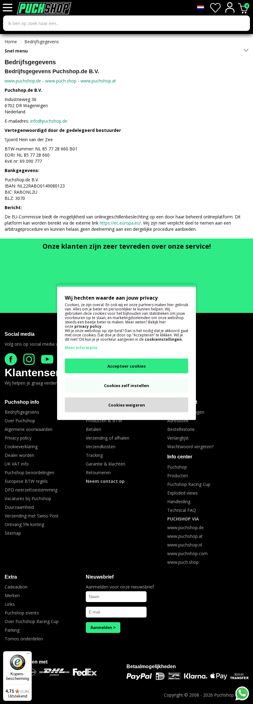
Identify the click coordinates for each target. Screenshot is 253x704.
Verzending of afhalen (107, 438)
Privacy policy (18, 438)
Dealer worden (19, 455)
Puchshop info (22, 402)
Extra (11, 577)
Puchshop (177, 467)
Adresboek (178, 421)
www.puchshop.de (23, 81)
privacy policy (88, 326)
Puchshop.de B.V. (231, 695)
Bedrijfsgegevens (41, 41)
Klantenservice (43, 372)
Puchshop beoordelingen (29, 472)
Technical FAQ (181, 510)
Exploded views (182, 493)
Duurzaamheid (19, 507)
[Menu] (28, 655)
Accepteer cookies (126, 366)
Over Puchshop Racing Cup (32, 621)
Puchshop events (22, 613)
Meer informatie (81, 347)
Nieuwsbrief (100, 577)
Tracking (94, 455)
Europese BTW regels (26, 481)
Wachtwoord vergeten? (190, 446)
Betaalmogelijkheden (151, 666)
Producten (177, 475)
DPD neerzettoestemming (31, 490)
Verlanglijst (178, 438)
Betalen (93, 429)
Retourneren (98, 472)
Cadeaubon (16, 587)
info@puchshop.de (48, 121)
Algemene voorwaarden (28, 429)
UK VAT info (17, 464)
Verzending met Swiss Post (32, 516)
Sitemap (13, 533)
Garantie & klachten (105, 464)
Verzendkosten (100, 446)
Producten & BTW (104, 421)
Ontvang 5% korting (24, 524)
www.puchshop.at (98, 81)
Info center (179, 456)
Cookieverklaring (21, 446)
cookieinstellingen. (164, 339)
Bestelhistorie (181, 429)
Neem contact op (105, 481)
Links (10, 604)
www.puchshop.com (187, 553)
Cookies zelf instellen (126, 385)
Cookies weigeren (126, 404)
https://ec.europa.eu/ (120, 223)
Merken (12, 595)
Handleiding (178, 501)
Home (11, 41)
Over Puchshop (20, 421)
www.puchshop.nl (184, 545)
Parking (12, 630)
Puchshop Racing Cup (188, 484)
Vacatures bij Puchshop (28, 498)
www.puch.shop (61, 81)
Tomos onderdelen (24, 639)
